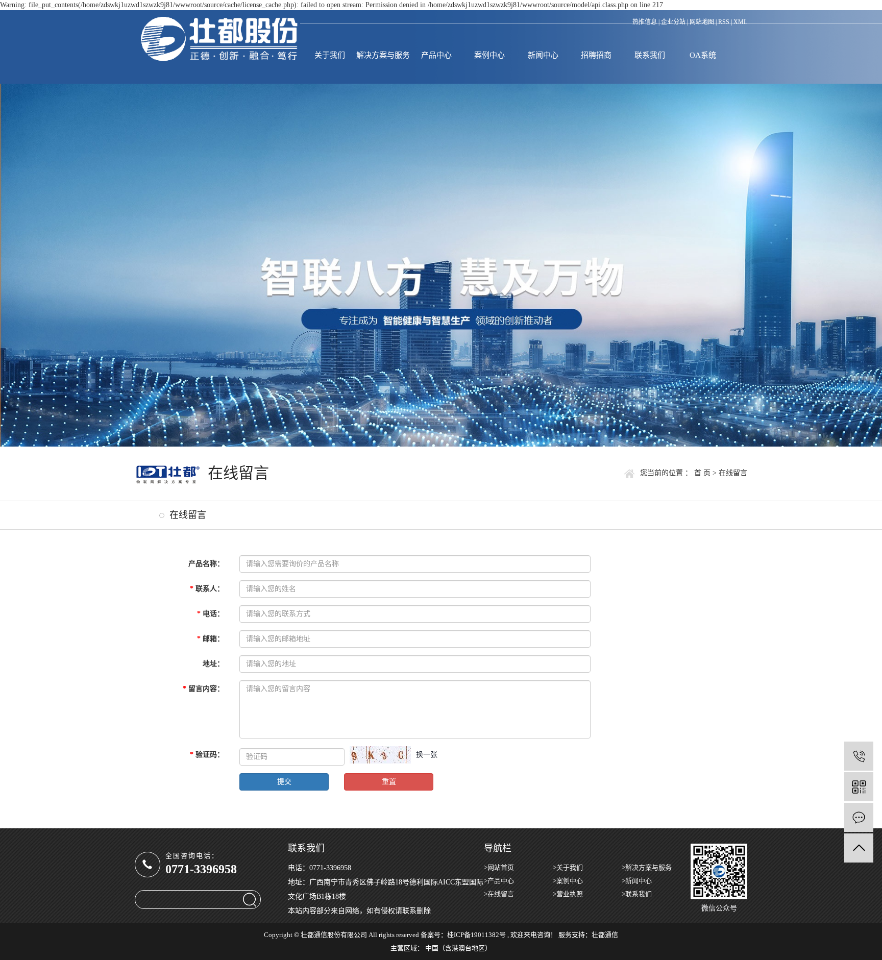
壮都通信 (605, 935)
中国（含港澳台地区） (458, 948)
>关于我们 (568, 867)
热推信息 (644, 22)
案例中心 (489, 55)
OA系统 (703, 55)
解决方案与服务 (382, 55)
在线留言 (187, 515)
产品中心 (436, 55)
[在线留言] (858, 817)
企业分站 (673, 22)
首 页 (702, 473)
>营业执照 (568, 894)
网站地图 (702, 22)
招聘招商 (596, 55)
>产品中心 (499, 880)
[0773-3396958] (858, 756)
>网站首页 (499, 867)
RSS (723, 22)
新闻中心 (543, 55)
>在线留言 (499, 894)
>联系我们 (637, 894)
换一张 (426, 754)
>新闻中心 (637, 880)
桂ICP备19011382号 (476, 935)
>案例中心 (568, 880)
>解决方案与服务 (647, 867)
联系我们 (649, 55)
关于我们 (329, 55)
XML (740, 22)
